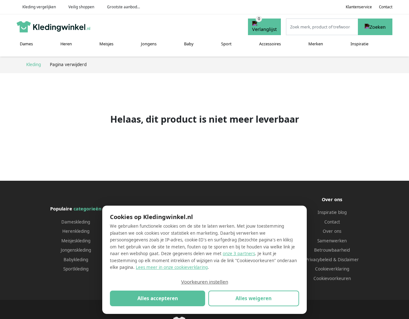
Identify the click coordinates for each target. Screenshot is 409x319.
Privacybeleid (318, 259)
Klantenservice (359, 6)
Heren (66, 44)
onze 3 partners (239, 253)
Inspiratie (359, 44)
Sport (226, 44)
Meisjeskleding (75, 241)
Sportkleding (76, 269)
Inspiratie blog (332, 212)
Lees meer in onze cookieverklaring (172, 267)
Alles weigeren (253, 298)
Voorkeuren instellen (204, 281)
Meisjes (106, 44)
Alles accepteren (157, 298)
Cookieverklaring (332, 269)
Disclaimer (348, 259)
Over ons (332, 231)
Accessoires (270, 44)
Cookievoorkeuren (332, 278)
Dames (26, 44)
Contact (385, 6)
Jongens (149, 44)
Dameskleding (75, 222)
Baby (189, 44)
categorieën (87, 209)
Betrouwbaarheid (332, 250)
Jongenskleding (76, 250)
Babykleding (76, 259)
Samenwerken (332, 241)
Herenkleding (75, 231)
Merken (315, 44)
